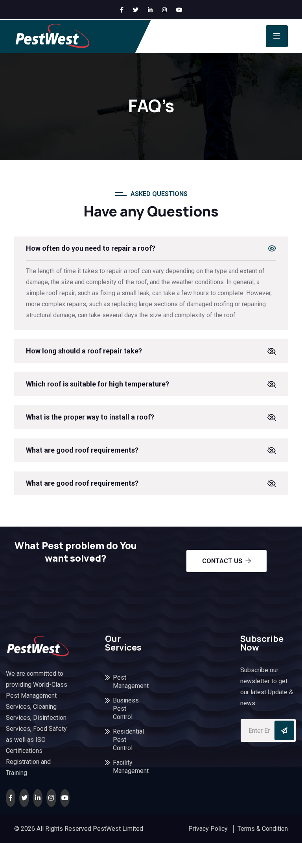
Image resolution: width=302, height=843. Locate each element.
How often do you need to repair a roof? (90, 248)
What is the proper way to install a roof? (90, 417)
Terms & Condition (263, 828)
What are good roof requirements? (82, 450)
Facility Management (121, 767)
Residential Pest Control (121, 740)
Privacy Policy (208, 828)
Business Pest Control (121, 709)
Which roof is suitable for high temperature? (97, 384)
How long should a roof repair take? (84, 351)
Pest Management (121, 682)
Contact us (222, 561)
